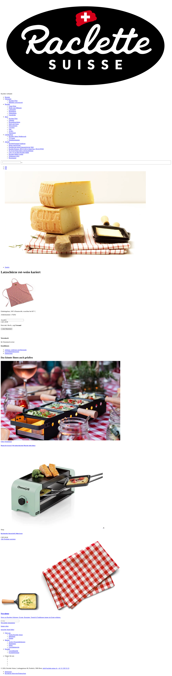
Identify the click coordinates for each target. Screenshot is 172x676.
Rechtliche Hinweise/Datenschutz (15, 673)
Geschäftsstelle (13, 651)
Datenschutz (9, 353)
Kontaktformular (14, 652)
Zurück (7, 267)
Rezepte (7, 97)
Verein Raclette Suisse (16, 635)
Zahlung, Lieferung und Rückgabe (16, 350)
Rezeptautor (12, 158)
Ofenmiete (8, 99)
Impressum (8, 672)
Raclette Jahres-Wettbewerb (17, 136)
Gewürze (12, 127)
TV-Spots (12, 138)
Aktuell (7, 142)
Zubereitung (12, 113)
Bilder (11, 645)
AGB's (11, 131)
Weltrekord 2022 (14, 156)
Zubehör (11, 120)
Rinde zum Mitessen (15, 108)
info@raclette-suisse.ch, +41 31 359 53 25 (56, 668)
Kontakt (7, 649)
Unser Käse (12, 106)
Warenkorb (12, 133)
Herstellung (12, 111)
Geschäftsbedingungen (12, 351)
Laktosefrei (12, 109)
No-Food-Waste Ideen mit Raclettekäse (21, 151)
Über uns (8, 633)
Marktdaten (12, 644)
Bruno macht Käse (15, 145)
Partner (11, 638)
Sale (10, 129)
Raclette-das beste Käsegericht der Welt (21, 147)
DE (6, 167)
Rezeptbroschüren (14, 122)
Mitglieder (12, 636)
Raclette (7, 104)
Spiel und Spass (14, 124)
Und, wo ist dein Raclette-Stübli (19, 152)
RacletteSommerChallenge (17, 143)
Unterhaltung (9, 134)
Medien (7, 640)
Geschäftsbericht (14, 647)
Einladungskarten (14, 140)
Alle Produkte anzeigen (8, 539)
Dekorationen (13, 126)
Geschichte (12, 115)
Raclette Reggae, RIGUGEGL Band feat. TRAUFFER (26, 149)
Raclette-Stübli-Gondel (16, 154)
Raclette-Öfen (13, 101)
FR (6, 169)
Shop (6, 117)
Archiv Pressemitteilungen (17, 642)
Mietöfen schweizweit (16, 102)
